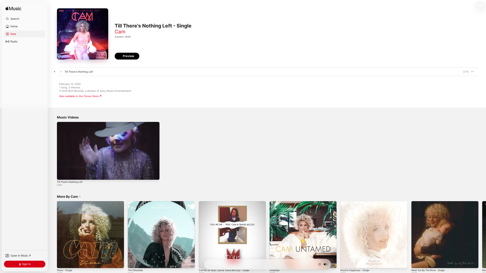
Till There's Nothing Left (69, 181)
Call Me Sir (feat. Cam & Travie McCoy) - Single (226, 202)
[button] (24, 19)
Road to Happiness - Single (356, 202)
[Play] (62, 175)
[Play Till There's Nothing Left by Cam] (61, 72)
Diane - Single (65, 202)
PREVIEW (464, 72)
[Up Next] (319, 264)
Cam (120, 32)
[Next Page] (482, 235)
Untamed (275, 202)
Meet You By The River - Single (429, 202)
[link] (69, 197)
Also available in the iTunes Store (79, 96)
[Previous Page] (53, 235)
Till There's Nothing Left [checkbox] (79, 71)
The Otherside (136, 202)
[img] (13, 8)
